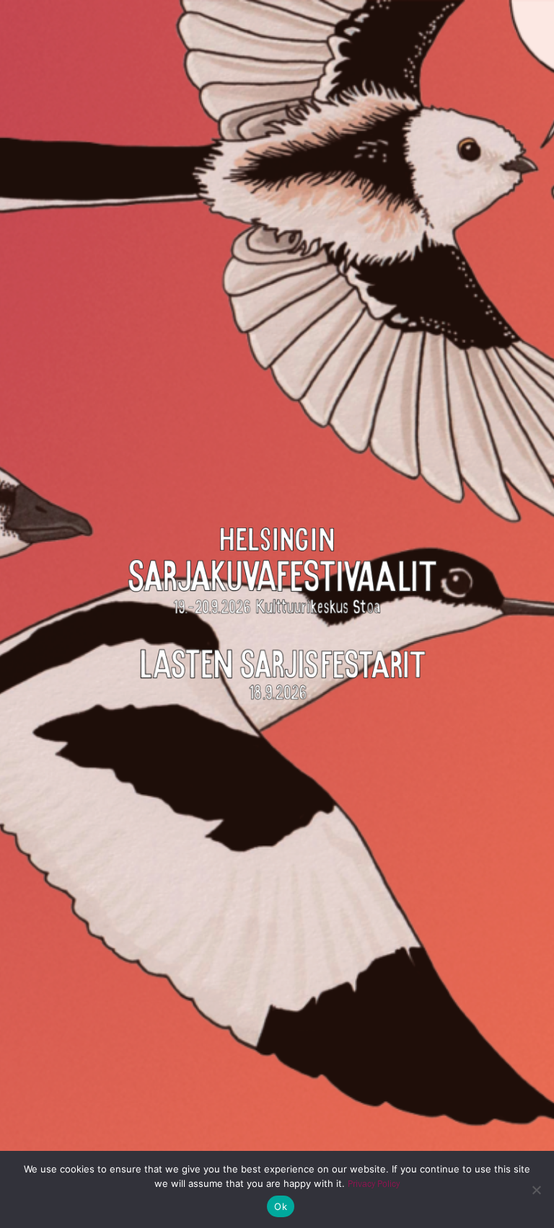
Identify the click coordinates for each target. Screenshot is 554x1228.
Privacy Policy (374, 1184)
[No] (536, 1190)
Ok (280, 1206)
